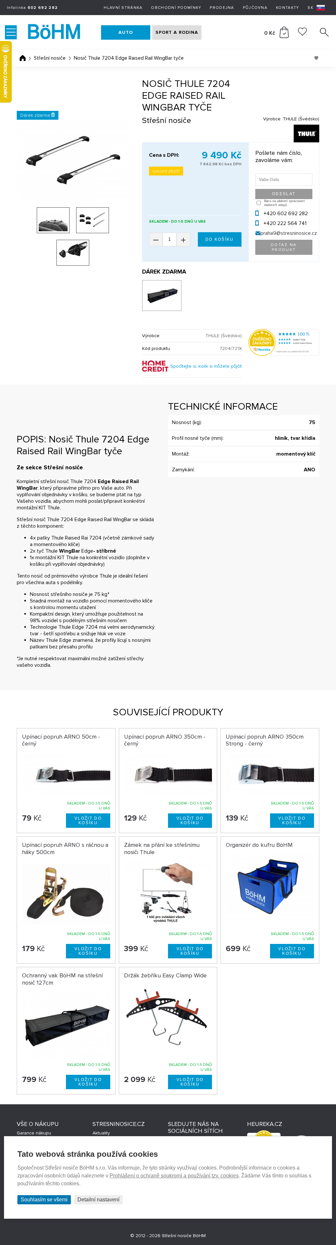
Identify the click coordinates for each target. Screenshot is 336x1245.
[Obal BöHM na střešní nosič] (161, 295)
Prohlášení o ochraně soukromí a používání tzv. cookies (174, 1175)
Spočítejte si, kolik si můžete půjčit (206, 366)
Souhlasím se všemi (44, 1199)
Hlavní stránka (123, 7)
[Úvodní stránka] (23, 58)
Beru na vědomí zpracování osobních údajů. (284, 203)
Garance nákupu (34, 1133)
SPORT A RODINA (177, 32)
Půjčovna (255, 7)
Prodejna (222, 7)
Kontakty (287, 7)
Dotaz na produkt (284, 247)
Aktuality (101, 1133)
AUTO (125, 32)
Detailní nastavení (98, 1199)
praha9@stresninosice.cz (289, 233)
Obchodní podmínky (176, 7)
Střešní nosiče (50, 58)
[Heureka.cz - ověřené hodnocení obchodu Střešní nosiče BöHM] (283, 354)
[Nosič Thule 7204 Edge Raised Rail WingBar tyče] (73, 162)
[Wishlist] (302, 34)
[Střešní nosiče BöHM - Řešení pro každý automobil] (60, 32)
